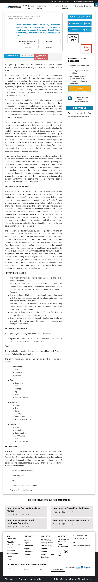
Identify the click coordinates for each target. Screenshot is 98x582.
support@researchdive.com (84, 1)
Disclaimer (10, 579)
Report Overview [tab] (12, 55)
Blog (9, 559)
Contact (89, 6)
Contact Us (35, 579)
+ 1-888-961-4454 (55, 1)
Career (10, 556)
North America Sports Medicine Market (71, 508)
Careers (80, 6)
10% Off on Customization (79, 89)
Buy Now (86, 48)
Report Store (17, 16)
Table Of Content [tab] (26, 55)
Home (25, 5)
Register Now (58, 569)
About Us (31, 7)
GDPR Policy (46, 540)
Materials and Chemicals (32, 16)
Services (58, 6)
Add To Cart (73, 38)
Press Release (65, 7)
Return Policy (46, 546)
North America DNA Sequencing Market (71, 520)
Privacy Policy (47, 543)
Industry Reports (41, 7)
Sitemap (22, 579)
